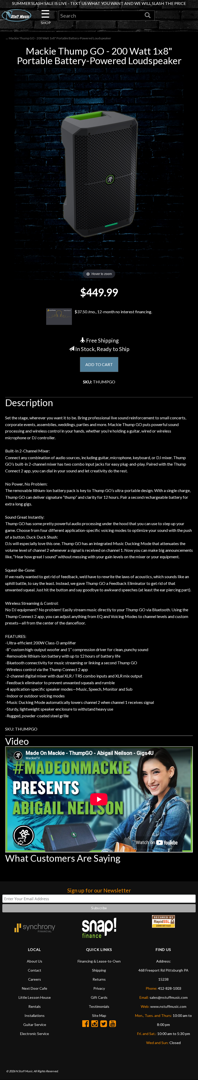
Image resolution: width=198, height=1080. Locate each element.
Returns (99, 979)
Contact (34, 970)
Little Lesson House (35, 997)
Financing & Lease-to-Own (99, 961)
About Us (34, 961)
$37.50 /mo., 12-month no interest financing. (113, 311)
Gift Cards (99, 997)
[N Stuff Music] (16, 15)
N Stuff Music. (24, 1071)
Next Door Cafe (34, 988)
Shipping (99, 970)
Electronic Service (34, 1033)
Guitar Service (34, 1024)
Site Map (99, 1015)
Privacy (99, 988)
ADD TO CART (99, 364)
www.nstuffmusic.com (168, 1006)
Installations (34, 1015)
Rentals (34, 1006)
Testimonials (99, 1006)
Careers (34, 979)
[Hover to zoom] (99, 173)
